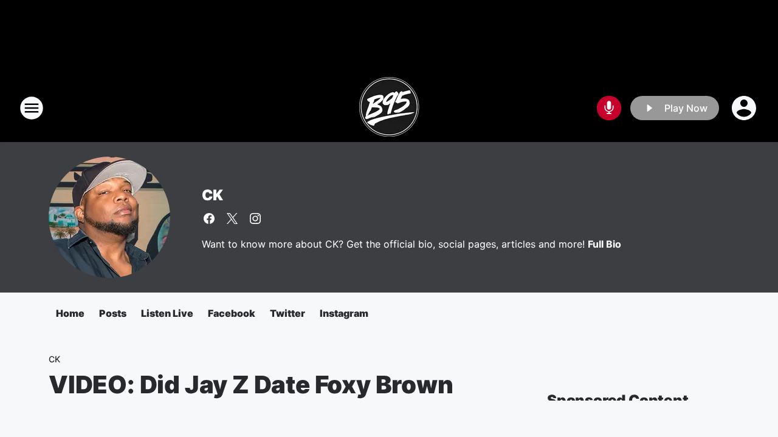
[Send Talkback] (609, 108)
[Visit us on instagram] (255, 218)
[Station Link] (389, 108)
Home (70, 313)
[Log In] (745, 108)
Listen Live (167, 313)
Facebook (231, 313)
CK (212, 195)
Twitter (287, 313)
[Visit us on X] (232, 218)
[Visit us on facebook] (209, 218)
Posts (112, 313)
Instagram (344, 313)
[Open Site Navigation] (31, 108)
